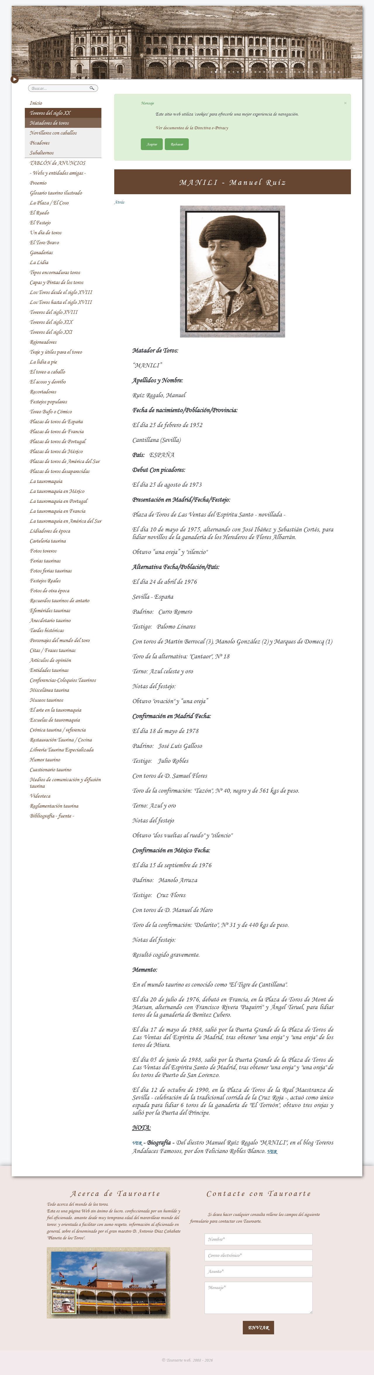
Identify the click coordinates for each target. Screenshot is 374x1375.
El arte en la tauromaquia (55, 709)
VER (136, 1143)
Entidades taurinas (49, 670)
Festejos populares (48, 401)
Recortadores (43, 391)
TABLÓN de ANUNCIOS (57, 162)
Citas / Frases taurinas (52, 650)
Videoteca (40, 795)
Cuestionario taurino (50, 769)
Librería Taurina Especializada (61, 749)
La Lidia (39, 262)
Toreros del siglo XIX (51, 322)
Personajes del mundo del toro (59, 640)
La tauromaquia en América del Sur (65, 520)
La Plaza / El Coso (49, 202)
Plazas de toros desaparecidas (59, 471)
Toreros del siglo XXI (51, 331)
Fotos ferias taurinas (50, 570)
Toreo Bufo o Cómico (51, 411)
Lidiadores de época (50, 530)
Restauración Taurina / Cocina (60, 739)
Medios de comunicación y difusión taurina (65, 782)
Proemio (38, 182)
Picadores (39, 142)
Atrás (119, 202)
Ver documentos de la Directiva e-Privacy (191, 128)
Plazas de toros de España (56, 421)
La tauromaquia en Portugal (58, 501)
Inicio (36, 102)
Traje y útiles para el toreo (56, 351)
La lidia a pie (43, 361)
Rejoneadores (43, 341)
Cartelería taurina (47, 540)
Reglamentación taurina (54, 805)
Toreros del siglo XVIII (53, 312)
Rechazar (177, 144)
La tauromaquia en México (57, 491)
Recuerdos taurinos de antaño (59, 600)
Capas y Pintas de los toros (56, 282)
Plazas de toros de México (56, 451)
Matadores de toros (49, 122)
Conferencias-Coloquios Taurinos (63, 680)
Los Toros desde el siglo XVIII (61, 292)
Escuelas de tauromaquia (54, 719)
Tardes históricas (46, 630)
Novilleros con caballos (53, 132)
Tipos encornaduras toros (55, 272)
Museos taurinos (46, 699)
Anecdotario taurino (50, 620)
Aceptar (152, 144)
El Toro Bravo (44, 242)
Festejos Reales (45, 580)
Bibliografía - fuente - (52, 815)
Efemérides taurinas (50, 610)
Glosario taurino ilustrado (56, 192)
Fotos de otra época (49, 590)
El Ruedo (39, 212)
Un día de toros (45, 232)
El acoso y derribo (47, 381)
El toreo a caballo (47, 371)
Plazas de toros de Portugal (57, 441)
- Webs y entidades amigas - (58, 172)
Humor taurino (45, 759)
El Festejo (40, 222)
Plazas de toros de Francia (56, 431)
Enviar (258, 1327)
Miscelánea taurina (49, 689)
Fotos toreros (43, 550)
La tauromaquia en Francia (57, 510)
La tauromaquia (46, 481)
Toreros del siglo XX (50, 112)
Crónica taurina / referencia (57, 729)
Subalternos (41, 152)
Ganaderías (41, 252)
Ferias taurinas (45, 560)
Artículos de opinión (50, 660)
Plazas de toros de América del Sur (64, 461)
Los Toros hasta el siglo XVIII (61, 302)
